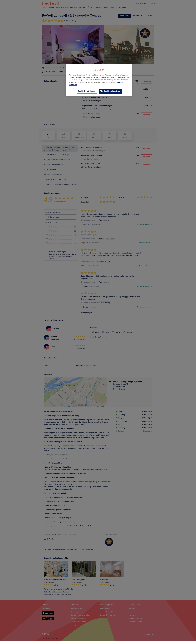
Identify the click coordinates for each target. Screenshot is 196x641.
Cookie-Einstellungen (87, 91)
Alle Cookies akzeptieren (110, 91)
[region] (99, 80)
